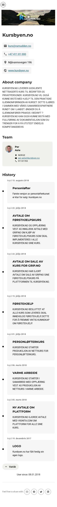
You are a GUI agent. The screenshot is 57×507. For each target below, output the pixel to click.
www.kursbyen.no (18, 70)
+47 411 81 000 (17, 54)
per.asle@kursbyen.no (29, 158)
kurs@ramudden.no (19, 45)
